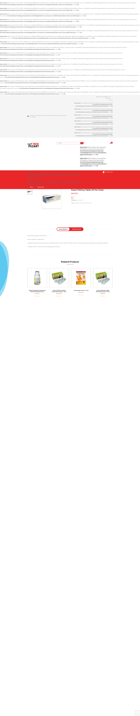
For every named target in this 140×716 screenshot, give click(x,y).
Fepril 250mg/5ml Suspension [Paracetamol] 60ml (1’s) (37, 291)
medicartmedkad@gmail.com (104, 96)
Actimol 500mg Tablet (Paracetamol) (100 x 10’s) (59, 291)
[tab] (63, 229)
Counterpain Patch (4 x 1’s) (81, 290)
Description (63, 229)
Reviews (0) (76, 229)
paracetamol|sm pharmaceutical (83, 203)
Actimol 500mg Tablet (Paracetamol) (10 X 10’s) (103, 291)
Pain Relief (80, 200)
